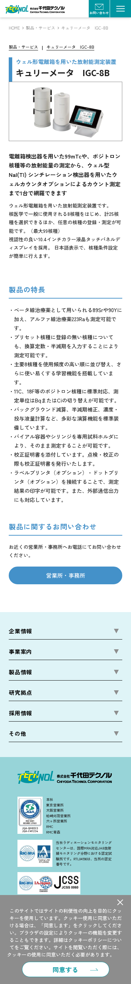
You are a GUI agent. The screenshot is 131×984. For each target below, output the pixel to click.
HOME (14, 28)
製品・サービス (40, 28)
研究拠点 (20, 692)
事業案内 (20, 651)
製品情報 (20, 672)
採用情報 (20, 713)
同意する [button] (65, 969)
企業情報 (20, 631)
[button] (120, 902)
